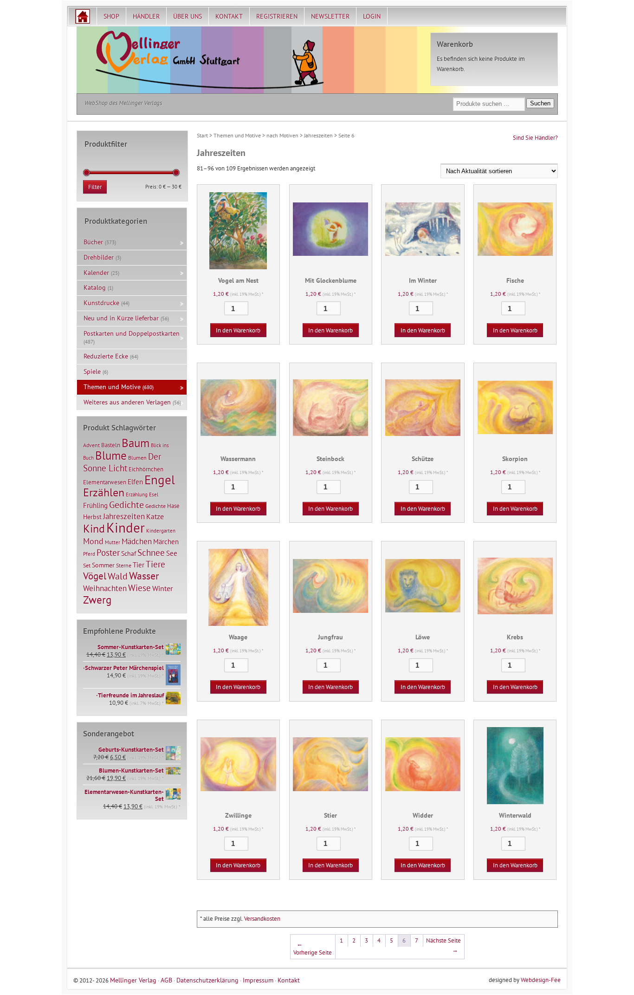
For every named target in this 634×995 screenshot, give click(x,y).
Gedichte (126, 504)
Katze (155, 516)
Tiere (155, 564)
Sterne (123, 565)
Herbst (92, 517)
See (171, 553)
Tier (138, 564)
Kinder (125, 527)
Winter (162, 588)
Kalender (96, 272)
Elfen (135, 481)
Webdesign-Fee (541, 980)
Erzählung (137, 494)
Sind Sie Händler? (535, 138)
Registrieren (277, 16)
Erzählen (103, 492)
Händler (146, 16)
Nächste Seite (443, 945)
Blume (111, 455)
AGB (166, 979)
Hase (173, 505)
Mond (93, 540)
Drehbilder (99, 257)
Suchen (540, 103)
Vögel (94, 575)
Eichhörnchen (146, 469)
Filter (95, 187)
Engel (159, 480)
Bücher (93, 242)
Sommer (103, 565)
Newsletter (330, 16)
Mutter (112, 542)
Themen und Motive (237, 135)
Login (372, 16)
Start (202, 135)
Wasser (144, 575)
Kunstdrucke (101, 303)
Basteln (110, 445)
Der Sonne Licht (122, 462)
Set (87, 565)
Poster (108, 552)
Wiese (139, 587)
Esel (153, 494)
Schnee (151, 552)
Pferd (89, 554)
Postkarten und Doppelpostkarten (132, 333)
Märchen (166, 541)
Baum (135, 442)
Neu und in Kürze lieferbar (121, 318)
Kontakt (229, 16)
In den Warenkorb (238, 330)
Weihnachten (105, 588)
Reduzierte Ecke (106, 356)
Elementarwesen (104, 482)
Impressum (258, 979)
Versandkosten (262, 919)
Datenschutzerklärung (207, 979)
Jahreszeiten (318, 135)
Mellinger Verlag (133, 979)
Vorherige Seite (312, 948)
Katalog (95, 287)
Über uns (187, 16)
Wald (118, 576)
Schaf (128, 553)
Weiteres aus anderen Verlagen (127, 402)
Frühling (95, 505)
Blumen (137, 457)
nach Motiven (282, 135)
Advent (91, 445)
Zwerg (97, 599)
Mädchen (137, 541)
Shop (111, 16)
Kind (94, 528)
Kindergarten (160, 530)
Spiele (92, 371)
